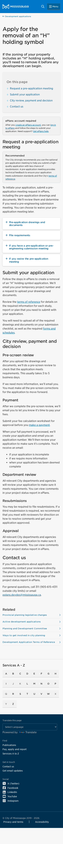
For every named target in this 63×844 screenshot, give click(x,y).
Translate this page (12, 720)
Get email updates (13, 770)
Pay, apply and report (15, 749)
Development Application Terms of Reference (29, 642)
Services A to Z (11, 753)
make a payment (39, 425)
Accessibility (42, 821)
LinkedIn (12, 792)
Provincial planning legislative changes (25, 615)
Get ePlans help (41, 131)
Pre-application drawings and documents (27, 223)
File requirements (19, 235)
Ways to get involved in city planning (24, 635)
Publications (9, 745)
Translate (31, 732)
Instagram (13, 800)
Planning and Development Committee (25, 628)
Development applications (17, 16)
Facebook (13, 787)
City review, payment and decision (31, 100)
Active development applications (22, 621)
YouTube (12, 796)
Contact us (16, 106)
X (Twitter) (13, 783)
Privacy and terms (13, 821)
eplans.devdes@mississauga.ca (22, 594)
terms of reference (28, 301)
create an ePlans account (28, 125)
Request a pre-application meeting (31, 88)
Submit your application (25, 94)
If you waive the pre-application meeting (28, 260)
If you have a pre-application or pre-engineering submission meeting (31, 247)
